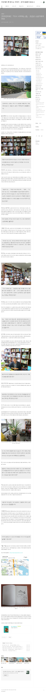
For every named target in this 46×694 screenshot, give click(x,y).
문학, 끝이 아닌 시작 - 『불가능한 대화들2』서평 (10, 645)
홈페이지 (7, 6)
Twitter (41, 129)
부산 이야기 (38, 91)
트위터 (42, 136)
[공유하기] (4, 637)
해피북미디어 (39, 85)
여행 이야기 (38, 95)
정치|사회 (38, 73)
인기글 (40, 123)
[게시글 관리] (6, 637)
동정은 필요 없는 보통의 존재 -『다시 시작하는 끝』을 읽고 (12, 647)
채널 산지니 (21, 6)
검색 (41, 2)
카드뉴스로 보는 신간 (40, 102)
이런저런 (38, 57)
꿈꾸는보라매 (39, 80)
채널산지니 (38, 87)
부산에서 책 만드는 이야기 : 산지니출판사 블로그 (18, 2)
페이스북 (37, 136)
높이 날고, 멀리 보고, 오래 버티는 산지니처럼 (10, 673)
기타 (38, 101)
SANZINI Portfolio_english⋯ (39, 43)
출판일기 (38, 54)
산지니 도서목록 (38, 45)
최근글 (37, 123)
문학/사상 (38, 6)
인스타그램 (39, 136)
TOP (44, 690)
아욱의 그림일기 (39, 61)
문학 (37, 70)
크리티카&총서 (39, 79)
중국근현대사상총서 (40, 77)
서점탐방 (38, 93)
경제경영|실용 (39, 74)
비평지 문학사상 (39, 83)
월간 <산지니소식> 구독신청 (40, 47)
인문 (37, 71)
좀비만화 (38, 59)
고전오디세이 (38, 81)
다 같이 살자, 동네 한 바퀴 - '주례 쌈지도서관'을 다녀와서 (11, 646)
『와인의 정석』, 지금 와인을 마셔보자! (8, 650)
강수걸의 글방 (39, 65)
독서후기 (38, 99)
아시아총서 (38, 76)
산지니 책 (14, 6)
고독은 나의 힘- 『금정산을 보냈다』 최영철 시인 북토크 (11, 649)
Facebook (37, 129)
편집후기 (38, 55)
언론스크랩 (39, 117)
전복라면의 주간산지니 (40, 110)
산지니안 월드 (38, 109)
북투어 (37, 97)
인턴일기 (4, 643)
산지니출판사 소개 (38, 48)
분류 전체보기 (39, 52)
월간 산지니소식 (30, 6)
